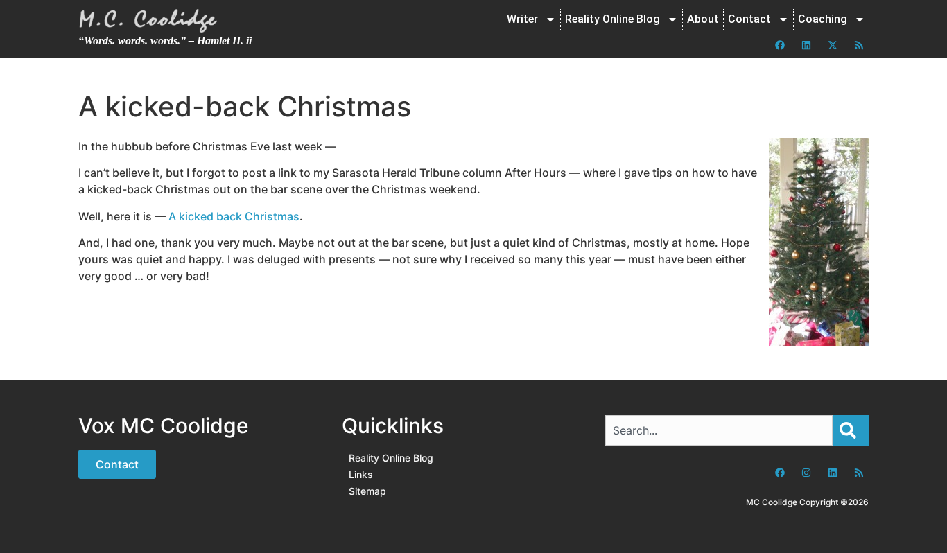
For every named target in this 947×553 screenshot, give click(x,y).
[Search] (851, 430)
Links (361, 474)
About (703, 19)
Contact (749, 19)
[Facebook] (780, 45)
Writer (522, 19)
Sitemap (367, 491)
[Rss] (859, 45)
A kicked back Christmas (233, 216)
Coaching (822, 19)
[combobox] (719, 430)
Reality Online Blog (612, 19)
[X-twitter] (832, 45)
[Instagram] (806, 472)
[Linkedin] (806, 45)
